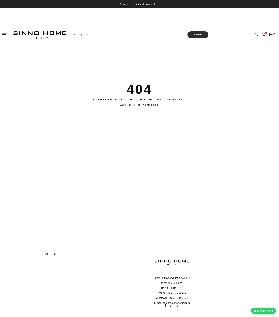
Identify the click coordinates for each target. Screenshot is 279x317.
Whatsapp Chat (263, 310)
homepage (150, 105)
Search (198, 34)
